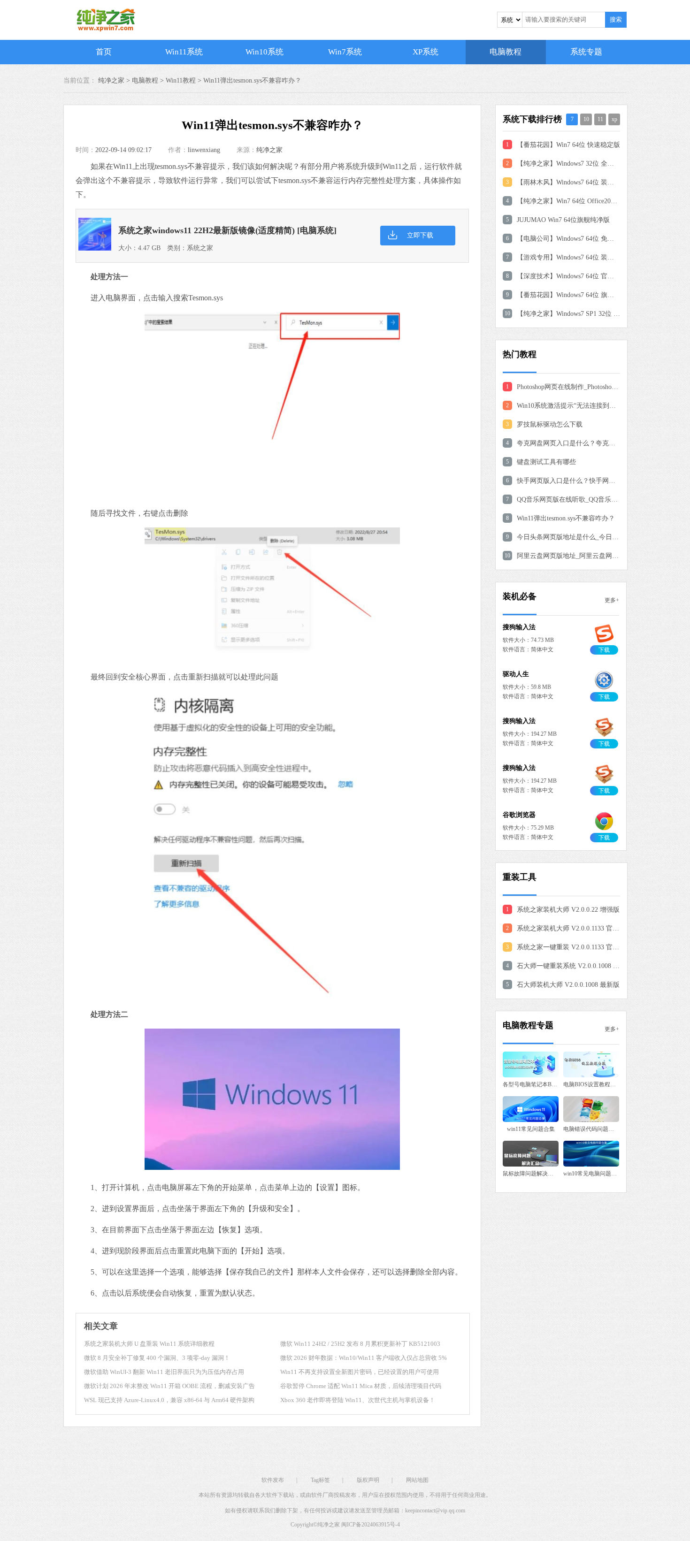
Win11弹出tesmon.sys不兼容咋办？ (252, 80)
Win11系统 (184, 51)
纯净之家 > (115, 80)
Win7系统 (345, 51)
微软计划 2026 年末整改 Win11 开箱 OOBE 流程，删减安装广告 (169, 1385)
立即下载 (420, 235)
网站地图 (417, 1480)
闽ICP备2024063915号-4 (370, 1524)
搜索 (616, 19)
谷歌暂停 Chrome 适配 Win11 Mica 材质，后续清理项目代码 (360, 1385)
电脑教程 (505, 51)
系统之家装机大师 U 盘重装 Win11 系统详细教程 (149, 1343)
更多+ (612, 600)
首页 (104, 51)
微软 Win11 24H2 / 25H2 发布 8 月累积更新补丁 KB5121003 (360, 1343)
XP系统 (425, 51)
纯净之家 (269, 149)
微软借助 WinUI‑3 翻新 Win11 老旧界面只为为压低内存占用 (164, 1371)
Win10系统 (264, 51)
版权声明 (368, 1480)
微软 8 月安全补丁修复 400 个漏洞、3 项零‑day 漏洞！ (157, 1357)
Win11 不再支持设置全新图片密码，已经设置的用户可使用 (359, 1371)
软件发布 (272, 1480)
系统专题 (586, 51)
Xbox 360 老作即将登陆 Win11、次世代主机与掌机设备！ (357, 1400)
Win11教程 (181, 80)
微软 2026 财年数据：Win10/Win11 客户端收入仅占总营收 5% (363, 1357)
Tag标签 (320, 1480)
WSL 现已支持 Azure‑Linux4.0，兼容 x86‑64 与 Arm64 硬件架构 (169, 1400)
